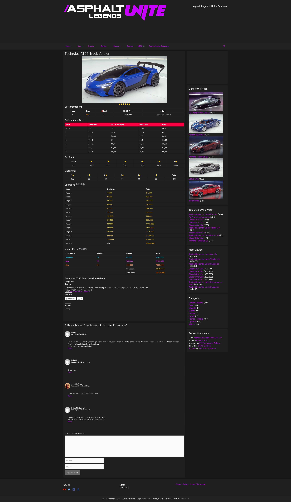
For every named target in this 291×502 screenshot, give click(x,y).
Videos (192, 324)
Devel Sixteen (204, 346)
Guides (104, 46)
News (191, 316)
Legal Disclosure (197, 484)
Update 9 (86, 292)
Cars (79, 46)
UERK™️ (141, 46)
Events (91, 46)
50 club (192, 348)
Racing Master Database (159, 46)
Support (117, 46)
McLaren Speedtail (207, 348)
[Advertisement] (210, 24)
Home (68, 46)
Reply (70, 348)
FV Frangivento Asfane (209, 343)
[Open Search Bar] (224, 46)
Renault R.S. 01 (203, 340)
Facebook (185, 499)
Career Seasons (196, 303)
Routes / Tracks (196, 319)
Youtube (168, 499)
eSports (192, 308)
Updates (193, 321)
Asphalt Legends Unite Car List (208, 338)
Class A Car (77, 292)
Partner (130, 46)
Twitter (176, 499)
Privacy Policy (182, 484)
